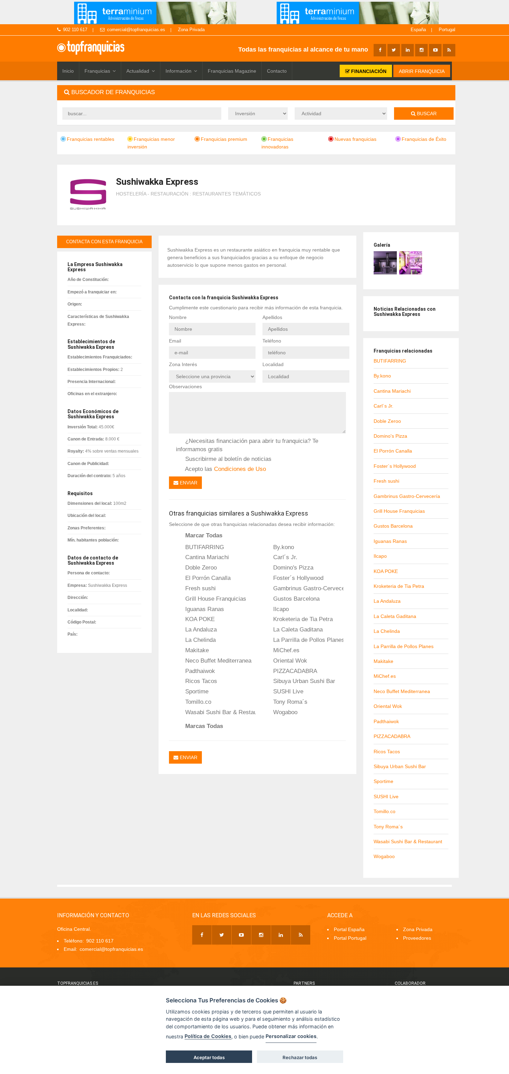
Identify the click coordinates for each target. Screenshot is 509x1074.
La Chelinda (200, 639)
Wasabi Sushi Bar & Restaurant (220, 712)
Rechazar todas (300, 1057)
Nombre (178, 317)
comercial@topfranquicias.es (136, 29)
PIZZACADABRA (294, 670)
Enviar (187, 482)
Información (178, 71)
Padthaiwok (199, 670)
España (418, 29)
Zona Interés (183, 364)
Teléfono (271, 341)
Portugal (447, 29)
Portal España (349, 929)
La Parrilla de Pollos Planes (307, 639)
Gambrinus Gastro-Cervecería (307, 588)
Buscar (426, 113)
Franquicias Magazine (232, 71)
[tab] (256, 92)
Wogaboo (284, 712)
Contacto (277, 71)
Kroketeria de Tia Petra (302, 619)
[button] (256, 92)
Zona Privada (191, 29)
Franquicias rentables (90, 139)
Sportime (196, 691)
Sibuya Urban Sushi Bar (303, 680)
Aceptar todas (209, 1057)
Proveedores (417, 938)
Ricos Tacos (200, 680)
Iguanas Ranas (204, 609)
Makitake (196, 650)
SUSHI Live (287, 691)
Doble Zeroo (200, 567)
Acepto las (225, 468)
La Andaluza (200, 629)
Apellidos (272, 317)
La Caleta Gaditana (297, 629)
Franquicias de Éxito (424, 139)
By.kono (282, 547)
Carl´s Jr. (284, 557)
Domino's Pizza (292, 567)
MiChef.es (285, 650)
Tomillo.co (197, 701)
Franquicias (97, 71)
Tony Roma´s (289, 701)
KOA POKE (199, 619)
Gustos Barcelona (295, 598)
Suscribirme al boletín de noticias (227, 458)
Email (175, 341)
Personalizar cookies (291, 1036)
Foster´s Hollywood (297, 577)
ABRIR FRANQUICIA (422, 71)
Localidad (273, 364)
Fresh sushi (200, 588)
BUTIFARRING (204, 547)
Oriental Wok (289, 660)
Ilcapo (280, 609)
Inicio (68, 71)
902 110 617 (75, 29)
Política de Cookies (208, 1036)
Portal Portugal (350, 938)
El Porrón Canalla (207, 577)
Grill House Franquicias (215, 598)
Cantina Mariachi (206, 557)
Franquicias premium (224, 139)
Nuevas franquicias (355, 139)
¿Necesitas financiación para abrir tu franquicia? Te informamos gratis (247, 444)
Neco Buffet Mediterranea (217, 660)
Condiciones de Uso (240, 468)
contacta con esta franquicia (104, 241)
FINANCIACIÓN (368, 71)
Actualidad (137, 71)
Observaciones (185, 386)
